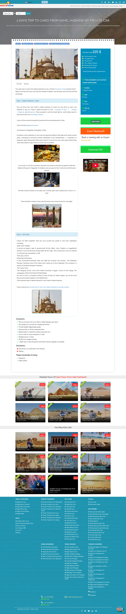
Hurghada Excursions (72, 518)
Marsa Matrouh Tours (72, 527)
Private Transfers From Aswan (51, 515)
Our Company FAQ (20, 528)
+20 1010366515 (48, 602)
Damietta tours (70, 509)
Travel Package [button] (113, 6)
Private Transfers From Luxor (51, 513)
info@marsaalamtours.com (75, 596)
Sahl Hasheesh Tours (41, 44)
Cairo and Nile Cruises (72, 547)
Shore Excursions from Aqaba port (52, 558)
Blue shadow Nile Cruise (96, 519)
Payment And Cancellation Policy (24, 523)
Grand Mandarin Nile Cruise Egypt (99, 514)
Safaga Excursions (71, 532)
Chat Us (119, 609)
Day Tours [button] (77, 6)
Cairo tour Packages (71, 558)
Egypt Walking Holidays (72, 565)
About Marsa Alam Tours (22, 521)
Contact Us (18, 530)
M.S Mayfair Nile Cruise (96, 530)
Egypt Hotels (20, 513)
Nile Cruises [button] (105, 6)
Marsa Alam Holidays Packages (74, 556)
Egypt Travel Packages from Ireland (99, 582)
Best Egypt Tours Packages (73, 572)
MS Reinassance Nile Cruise (97, 516)
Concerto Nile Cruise (95, 535)
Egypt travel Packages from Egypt (99, 584)
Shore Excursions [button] (96, 6)
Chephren (21, 112)
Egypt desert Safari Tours (73, 549)
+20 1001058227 (48, 596)
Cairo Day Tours (70, 506)
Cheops (74, 109)
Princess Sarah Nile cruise (97, 532)
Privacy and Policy (20, 525)
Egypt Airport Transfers (23, 504)
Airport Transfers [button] (86, 6)
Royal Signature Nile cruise (97, 523)
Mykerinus (31, 112)
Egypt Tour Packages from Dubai (99, 557)
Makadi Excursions (71, 523)
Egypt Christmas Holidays (73, 554)
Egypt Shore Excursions (23, 506)
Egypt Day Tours (27, 44)
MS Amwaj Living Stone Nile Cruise (99, 525)
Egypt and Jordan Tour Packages (75, 575)
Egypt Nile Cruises (22, 509)
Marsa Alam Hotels (95, 504)
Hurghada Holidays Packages (74, 561)
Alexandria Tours (71, 502)
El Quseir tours (70, 513)
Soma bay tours (70, 539)
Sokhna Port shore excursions (51, 554)
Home (72, 6)
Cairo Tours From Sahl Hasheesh (59, 44)
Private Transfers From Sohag (51, 520)
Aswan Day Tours (71, 504)
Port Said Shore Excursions (50, 547)
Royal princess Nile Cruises (97, 512)
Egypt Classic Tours (71, 551)
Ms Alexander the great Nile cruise (99, 528)
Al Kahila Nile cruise (95, 539)
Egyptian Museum (32, 125)
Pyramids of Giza (60, 89)
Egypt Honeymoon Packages (74, 570)
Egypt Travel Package (23, 511)
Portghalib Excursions (72, 530)
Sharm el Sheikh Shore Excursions (52, 556)
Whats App (46, 599)
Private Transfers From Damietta (52, 517)
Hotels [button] (121, 6)
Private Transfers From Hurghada (52, 506)
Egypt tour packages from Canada (99, 560)
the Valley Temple (36, 114)
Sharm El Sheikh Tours (72, 537)
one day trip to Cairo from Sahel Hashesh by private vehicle (49, 287)
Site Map (17, 532)
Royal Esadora (94, 521)
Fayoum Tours (70, 516)
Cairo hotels (93, 502)
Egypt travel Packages (72, 568)
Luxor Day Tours (70, 520)
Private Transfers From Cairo (51, 504)
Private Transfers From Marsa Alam (52, 502)
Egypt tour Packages (72, 563)
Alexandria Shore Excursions (50, 549)
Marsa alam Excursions (72, 525)
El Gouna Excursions (72, 511)
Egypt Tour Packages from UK (98, 551)
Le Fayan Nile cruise (95, 537)
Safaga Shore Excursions (49, 551)
